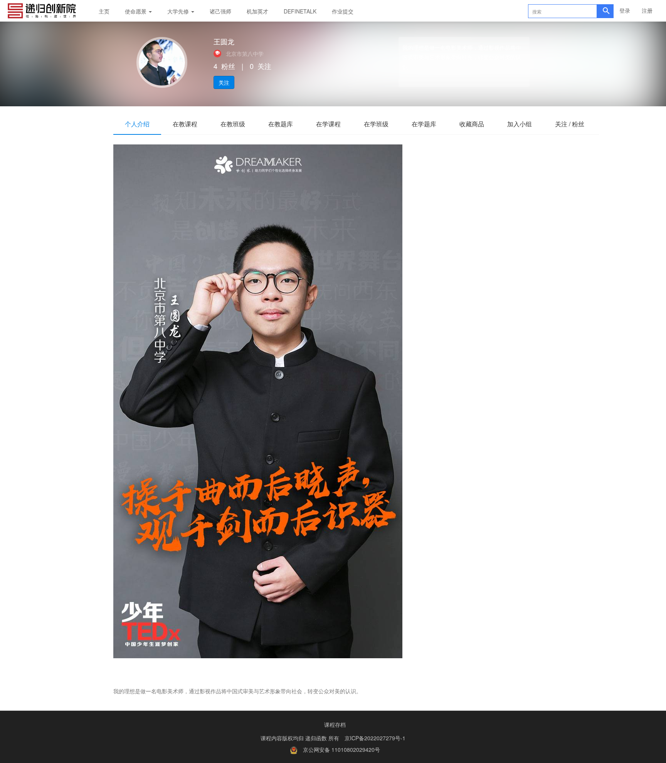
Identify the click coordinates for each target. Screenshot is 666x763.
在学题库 (424, 123)
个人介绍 (137, 123)
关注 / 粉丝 (569, 123)
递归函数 (316, 738)
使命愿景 (136, 11)
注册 (647, 10)
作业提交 (342, 11)
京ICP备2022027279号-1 (375, 738)
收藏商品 (471, 123)
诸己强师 (220, 11)
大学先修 (178, 11)
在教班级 (232, 123)
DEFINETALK (300, 11)
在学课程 (328, 123)
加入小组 (519, 123)
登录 (624, 10)
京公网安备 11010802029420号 (341, 749)
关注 (224, 82)
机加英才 (257, 11)
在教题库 (280, 123)
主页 (104, 11)
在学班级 (376, 123)
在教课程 (185, 123)
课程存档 (335, 724)
